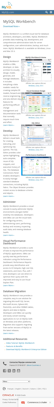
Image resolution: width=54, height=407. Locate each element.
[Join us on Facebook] (5, 371)
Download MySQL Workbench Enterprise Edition (26, 349)
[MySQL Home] (7, 5)
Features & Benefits (14, 346)
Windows (32, 86)
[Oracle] (8, 395)
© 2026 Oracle (20, 395)
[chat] (23, 402)
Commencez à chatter (37, 402)
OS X (41, 86)
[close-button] (50, 402)
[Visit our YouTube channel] (18, 371)
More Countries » (33, 365)
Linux (37, 86)
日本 (39, 389)
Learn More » (8, 125)
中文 (44, 389)
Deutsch (25, 389)
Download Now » (11, 26)
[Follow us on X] (9, 371)
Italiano (33, 389)
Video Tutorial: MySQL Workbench (20, 343)
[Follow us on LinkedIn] (14, 371)
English (18, 389)
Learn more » (8, 196)
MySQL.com (8, 12)
